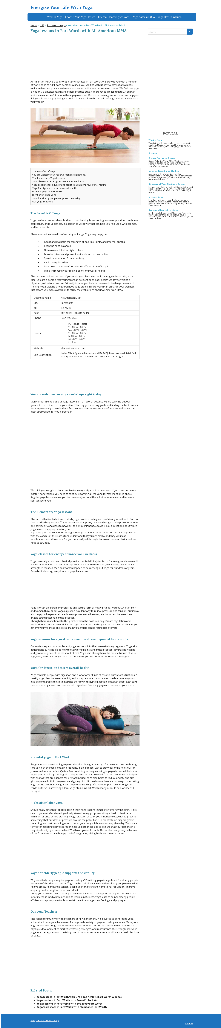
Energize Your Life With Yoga (61, 7)
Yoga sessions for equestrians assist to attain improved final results (69, 184)
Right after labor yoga (44, 194)
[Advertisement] (85, 56)
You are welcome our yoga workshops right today (59, 174)
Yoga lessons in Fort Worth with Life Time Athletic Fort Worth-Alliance (79, 997)
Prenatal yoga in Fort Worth (47, 191)
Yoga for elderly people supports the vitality (56, 198)
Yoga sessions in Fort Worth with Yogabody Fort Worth (69, 1003)
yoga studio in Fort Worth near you (89, 788)
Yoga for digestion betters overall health (54, 188)
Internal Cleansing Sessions (113, 17)
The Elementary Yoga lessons (48, 177)
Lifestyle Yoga (156, 197)
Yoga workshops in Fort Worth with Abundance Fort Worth (72, 1007)
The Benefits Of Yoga (43, 171)
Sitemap (153, 153)
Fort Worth (67, 302)
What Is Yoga (54, 17)
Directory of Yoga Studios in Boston (167, 184)
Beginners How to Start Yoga (163, 210)
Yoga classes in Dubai (170, 17)
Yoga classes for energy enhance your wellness (58, 181)
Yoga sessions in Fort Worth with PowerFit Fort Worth (69, 1000)
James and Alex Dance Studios (164, 171)
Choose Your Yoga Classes (80, 17)
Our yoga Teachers (42, 201)
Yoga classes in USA (143, 17)
